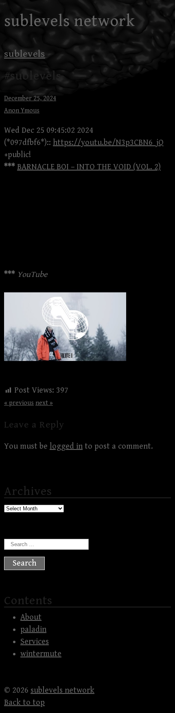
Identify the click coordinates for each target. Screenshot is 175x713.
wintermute (40, 654)
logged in (66, 446)
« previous (19, 403)
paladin (33, 629)
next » (44, 403)
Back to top (24, 702)
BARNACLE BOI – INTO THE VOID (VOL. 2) (89, 167)
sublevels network (69, 21)
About (31, 617)
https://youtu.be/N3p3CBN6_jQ (108, 142)
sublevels (24, 54)
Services (34, 641)
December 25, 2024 (30, 98)
